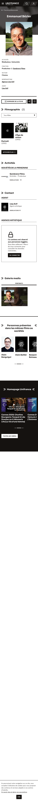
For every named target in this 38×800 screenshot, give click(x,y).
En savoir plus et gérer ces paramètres (14, 792)
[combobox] (19, 115)
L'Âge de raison (19, 136)
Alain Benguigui (6, 356)
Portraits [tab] (19, 283)
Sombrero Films (19, 68)
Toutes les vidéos (9, 436)
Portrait (5, 141)
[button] (25, 290)
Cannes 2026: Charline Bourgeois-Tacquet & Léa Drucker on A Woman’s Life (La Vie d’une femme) (13, 418)
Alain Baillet (21, 355)
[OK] (19, 797)
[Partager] (29, 101)
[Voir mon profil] (33, 4)
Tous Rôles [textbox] (7, 115)
